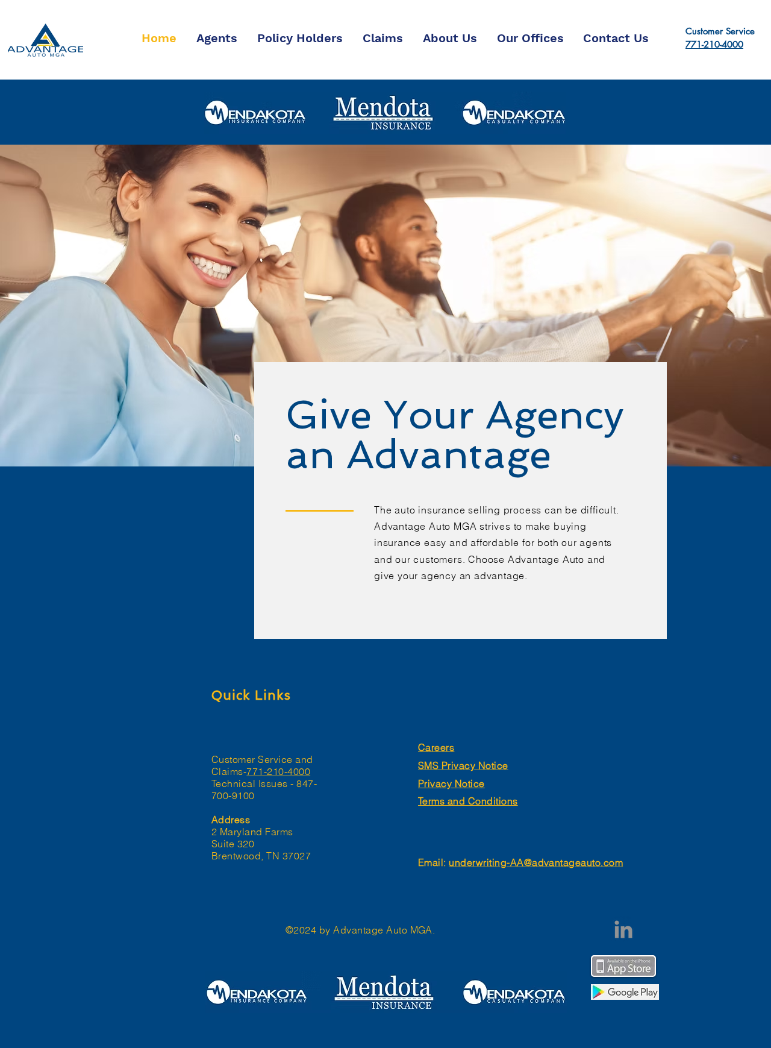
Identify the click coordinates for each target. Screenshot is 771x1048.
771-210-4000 (714, 44)
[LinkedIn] (623, 929)
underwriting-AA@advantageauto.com (536, 862)
